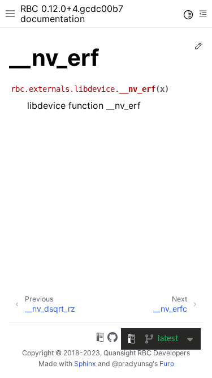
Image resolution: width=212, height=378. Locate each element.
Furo (166, 363)
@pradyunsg (132, 363)
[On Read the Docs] (100, 339)
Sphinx (85, 363)
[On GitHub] (112, 339)
